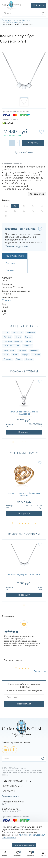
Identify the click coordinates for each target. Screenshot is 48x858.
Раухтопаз (17, 332)
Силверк (7, 300)
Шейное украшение (14, 22)
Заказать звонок (10, 796)
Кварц (28, 341)
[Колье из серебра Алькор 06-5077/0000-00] (24, 395)
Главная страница (10, 20)
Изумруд (7, 337)
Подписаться (24, 704)
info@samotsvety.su (13, 802)
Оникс (18, 337)
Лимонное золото (11, 346)
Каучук (25, 355)
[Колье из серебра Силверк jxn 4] (24, 558)
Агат (6, 355)
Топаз (18, 359)
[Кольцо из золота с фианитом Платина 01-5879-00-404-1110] (24, 476)
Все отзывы (40, 671)
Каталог (26, 20)
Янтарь (22, 350)
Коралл (28, 337)
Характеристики (15, 256)
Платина (28, 346)
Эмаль (15, 355)
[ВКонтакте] (5, 749)
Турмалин (8, 359)
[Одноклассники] (13, 749)
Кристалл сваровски (13, 341)
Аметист (31, 332)
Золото (29, 359)
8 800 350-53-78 (10, 809)
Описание (11, 263)
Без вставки (9, 350)
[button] (24, 101)
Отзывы (10, 270)
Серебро (33, 350)
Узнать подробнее (16, 246)
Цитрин (36, 355)
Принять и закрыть (24, 845)
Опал (6, 332)
